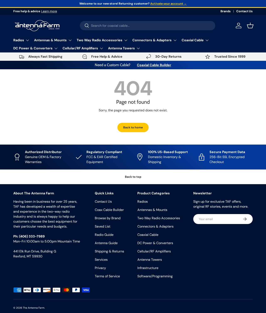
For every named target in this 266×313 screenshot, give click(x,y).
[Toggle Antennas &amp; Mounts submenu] (70, 40)
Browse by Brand (108, 218)
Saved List (102, 226)
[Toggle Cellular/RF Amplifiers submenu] (101, 48)
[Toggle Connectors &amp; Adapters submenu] (174, 40)
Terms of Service (107, 276)
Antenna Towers (121, 48)
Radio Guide (104, 235)
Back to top (133, 177)
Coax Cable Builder (109, 210)
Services (101, 259)
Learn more (49, 11)
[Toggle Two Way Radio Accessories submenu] (125, 40)
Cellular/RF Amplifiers (80, 48)
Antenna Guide (106, 243)
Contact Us (244, 11)
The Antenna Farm (33, 307)
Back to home (133, 127)
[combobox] (148, 25)
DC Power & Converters (33, 48)
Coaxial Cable (193, 40)
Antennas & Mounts (50, 40)
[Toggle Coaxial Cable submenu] (206, 40)
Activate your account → (168, 3)
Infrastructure (147, 268)
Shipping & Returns (109, 251)
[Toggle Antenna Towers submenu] (138, 48)
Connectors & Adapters (152, 40)
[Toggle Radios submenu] (27, 40)
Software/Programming (155, 276)
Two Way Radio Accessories (99, 40)
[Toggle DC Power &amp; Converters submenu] (55, 48)
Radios (18, 40)
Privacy (100, 268)
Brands (225, 11)
